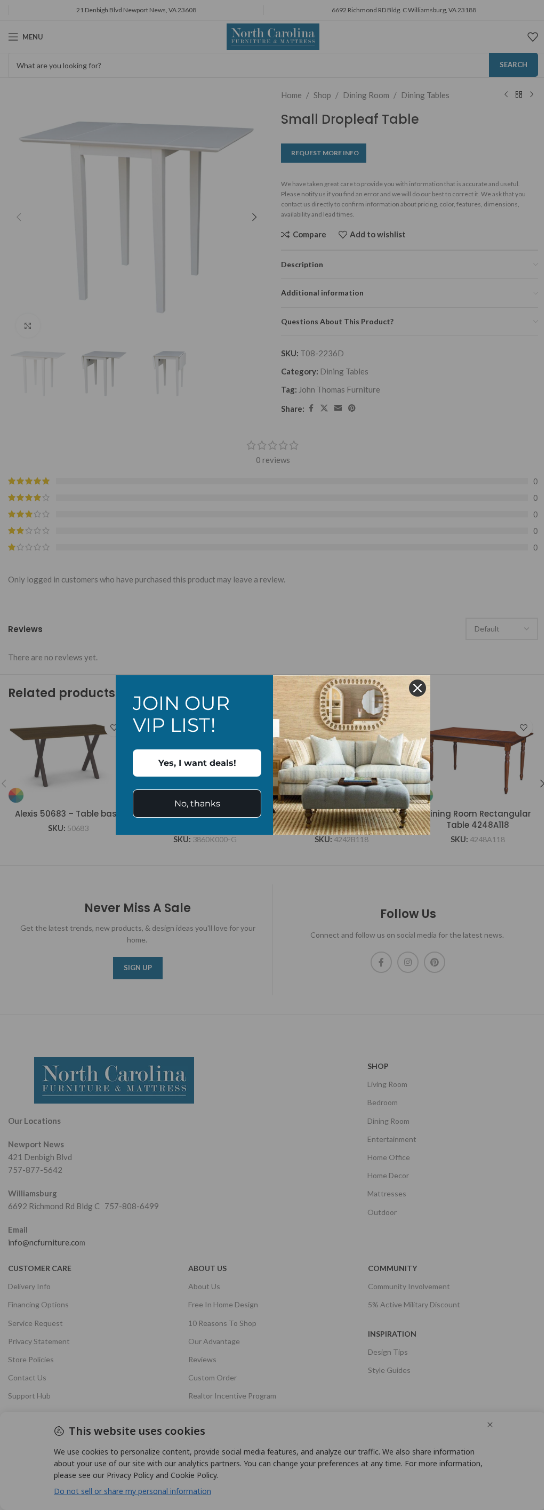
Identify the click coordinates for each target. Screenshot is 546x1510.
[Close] (417, 688)
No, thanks (197, 803)
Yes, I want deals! (197, 763)
